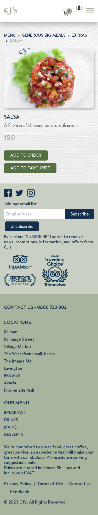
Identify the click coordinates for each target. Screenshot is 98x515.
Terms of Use (50, 483)
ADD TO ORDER (25, 155)
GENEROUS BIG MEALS (44, 35)
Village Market (17, 346)
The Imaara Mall (18, 361)
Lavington (13, 368)
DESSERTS (14, 434)
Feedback (19, 491)
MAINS (10, 427)
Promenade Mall (19, 390)
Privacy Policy (17, 483)
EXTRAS (79, 35)
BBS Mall (12, 375)
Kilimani (11, 332)
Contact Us (80, 483)
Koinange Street (19, 339)
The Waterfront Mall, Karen (29, 354)
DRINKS (11, 420)
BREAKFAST (15, 412)
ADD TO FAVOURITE (30, 168)
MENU (10, 35)
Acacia (10, 383)
